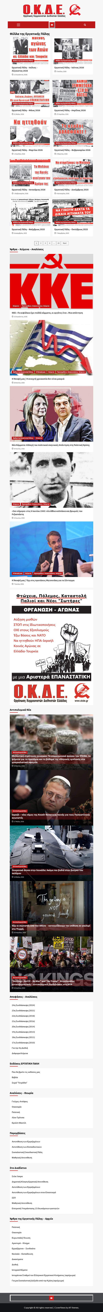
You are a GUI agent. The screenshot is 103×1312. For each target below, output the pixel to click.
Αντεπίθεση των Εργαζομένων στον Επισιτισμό (34, 1192)
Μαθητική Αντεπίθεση (22, 1157)
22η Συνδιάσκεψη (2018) (23, 1016)
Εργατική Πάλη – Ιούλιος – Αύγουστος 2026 (25, 69)
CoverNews (60, 1307)
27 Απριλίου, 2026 (62, 114)
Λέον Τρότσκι (18, 1117)
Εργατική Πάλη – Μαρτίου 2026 (27, 150)
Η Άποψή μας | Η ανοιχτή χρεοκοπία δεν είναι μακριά (38, 379)
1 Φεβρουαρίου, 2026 (21, 193)
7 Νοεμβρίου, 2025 (63, 233)
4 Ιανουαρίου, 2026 (63, 193)
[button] (18, 25)
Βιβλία (15, 1077)
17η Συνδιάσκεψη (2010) (23, 1042)
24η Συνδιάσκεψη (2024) (23, 1005)
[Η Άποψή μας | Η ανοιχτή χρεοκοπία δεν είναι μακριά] (51, 347)
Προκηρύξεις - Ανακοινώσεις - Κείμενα (35, 306)
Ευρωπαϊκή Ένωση (21, 1238)
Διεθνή (15, 1264)
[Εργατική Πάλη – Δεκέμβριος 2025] (72, 172)
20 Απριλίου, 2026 (20, 932)
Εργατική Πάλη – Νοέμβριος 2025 (28, 229)
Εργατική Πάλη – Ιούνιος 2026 (69, 67)
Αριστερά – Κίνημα (20, 1243)
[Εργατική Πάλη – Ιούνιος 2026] (72, 50)
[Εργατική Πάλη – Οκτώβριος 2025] (72, 212)
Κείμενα (16, 306)
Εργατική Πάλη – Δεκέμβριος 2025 (71, 189)
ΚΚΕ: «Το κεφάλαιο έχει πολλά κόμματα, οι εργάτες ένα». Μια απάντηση (47, 312)
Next (65, 243)
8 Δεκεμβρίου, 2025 (20, 233)
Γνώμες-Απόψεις (20, 1101)
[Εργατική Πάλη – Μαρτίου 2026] (30, 133)
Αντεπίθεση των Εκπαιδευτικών (27, 1147)
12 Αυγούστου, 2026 (20, 75)
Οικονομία (16, 1107)
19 (58, 243)
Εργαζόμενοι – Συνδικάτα (23, 1248)
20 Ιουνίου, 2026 (19, 449)
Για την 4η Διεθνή (20, 1048)
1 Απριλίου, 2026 (19, 154)
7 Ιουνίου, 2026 (19, 584)
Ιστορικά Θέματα (19, 1270)
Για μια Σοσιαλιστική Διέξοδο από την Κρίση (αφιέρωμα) (38, 1280)
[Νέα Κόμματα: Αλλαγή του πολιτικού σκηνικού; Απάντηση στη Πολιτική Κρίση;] (51, 414)
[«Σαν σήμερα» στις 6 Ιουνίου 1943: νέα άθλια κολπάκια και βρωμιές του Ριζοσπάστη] (51, 480)
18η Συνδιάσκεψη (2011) (23, 1037)
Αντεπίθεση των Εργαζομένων (26, 1141)
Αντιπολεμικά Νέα (19, 752)
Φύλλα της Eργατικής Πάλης (23, 61)
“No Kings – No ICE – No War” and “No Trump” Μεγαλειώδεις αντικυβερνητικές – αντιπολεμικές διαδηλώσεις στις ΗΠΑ (43, 983)
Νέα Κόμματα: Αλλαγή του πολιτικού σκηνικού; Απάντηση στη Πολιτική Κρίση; (51, 445)
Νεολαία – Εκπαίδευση (22, 1254)
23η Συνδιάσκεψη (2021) (23, 1010)
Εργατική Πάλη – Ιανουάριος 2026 (28, 189)
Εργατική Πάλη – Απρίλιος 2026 (70, 110)
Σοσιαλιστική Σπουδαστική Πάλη (27, 1152)
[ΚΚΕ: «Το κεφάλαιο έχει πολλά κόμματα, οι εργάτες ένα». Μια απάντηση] (51, 281)
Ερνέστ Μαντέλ (19, 1123)
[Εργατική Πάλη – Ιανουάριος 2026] (30, 172)
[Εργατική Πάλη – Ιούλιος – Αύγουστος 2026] (30, 50)
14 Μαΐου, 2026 (19, 877)
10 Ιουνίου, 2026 (19, 518)
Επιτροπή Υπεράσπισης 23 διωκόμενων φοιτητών (35, 1208)
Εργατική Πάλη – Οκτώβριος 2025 (71, 229)
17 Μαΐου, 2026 (19, 821)
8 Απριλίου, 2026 (19, 988)
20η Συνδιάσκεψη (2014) (23, 1026)
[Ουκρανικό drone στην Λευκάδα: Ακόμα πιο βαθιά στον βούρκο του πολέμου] (51, 853)
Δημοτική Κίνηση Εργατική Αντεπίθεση (30, 1181)
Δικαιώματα (17, 1259)
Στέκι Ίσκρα (17, 1176)
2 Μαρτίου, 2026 (62, 154)
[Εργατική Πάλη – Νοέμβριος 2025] (30, 212)
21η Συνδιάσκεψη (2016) (23, 1021)
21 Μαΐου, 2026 (19, 114)
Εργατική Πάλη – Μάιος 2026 (26, 110)
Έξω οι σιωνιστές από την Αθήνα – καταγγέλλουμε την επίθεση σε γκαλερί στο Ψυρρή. (51, 927)
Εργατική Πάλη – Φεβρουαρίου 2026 (72, 150)
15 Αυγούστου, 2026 (20, 317)
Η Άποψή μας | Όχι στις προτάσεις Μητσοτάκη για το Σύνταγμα (43, 580)
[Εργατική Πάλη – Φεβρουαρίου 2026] (72, 133)
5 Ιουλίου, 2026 (61, 71)
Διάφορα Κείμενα (20, 1053)
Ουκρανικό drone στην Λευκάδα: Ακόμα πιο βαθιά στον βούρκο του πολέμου (47, 872)
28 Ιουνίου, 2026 (19, 383)
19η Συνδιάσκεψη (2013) (23, 1032)
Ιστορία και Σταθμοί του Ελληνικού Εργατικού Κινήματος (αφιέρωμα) (44, 1275)
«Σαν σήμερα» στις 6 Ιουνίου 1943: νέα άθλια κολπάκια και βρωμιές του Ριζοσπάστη (47, 513)
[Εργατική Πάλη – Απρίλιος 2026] (72, 93)
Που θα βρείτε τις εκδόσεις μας (26, 1072)
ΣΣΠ (14, 1197)
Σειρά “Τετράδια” (19, 1082)
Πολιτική (16, 1112)
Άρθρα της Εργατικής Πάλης (23, 372)
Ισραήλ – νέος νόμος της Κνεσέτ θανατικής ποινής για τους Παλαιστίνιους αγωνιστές (51, 816)
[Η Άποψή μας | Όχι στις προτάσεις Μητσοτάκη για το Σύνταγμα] (51, 549)
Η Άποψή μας (40, 372)
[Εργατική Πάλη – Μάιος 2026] (30, 93)
